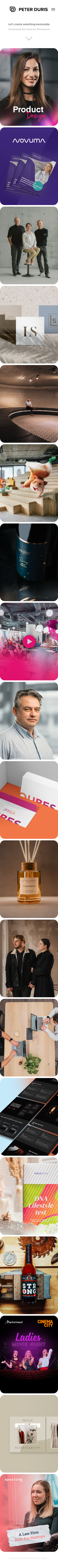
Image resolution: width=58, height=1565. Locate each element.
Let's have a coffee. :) (38, 1558)
